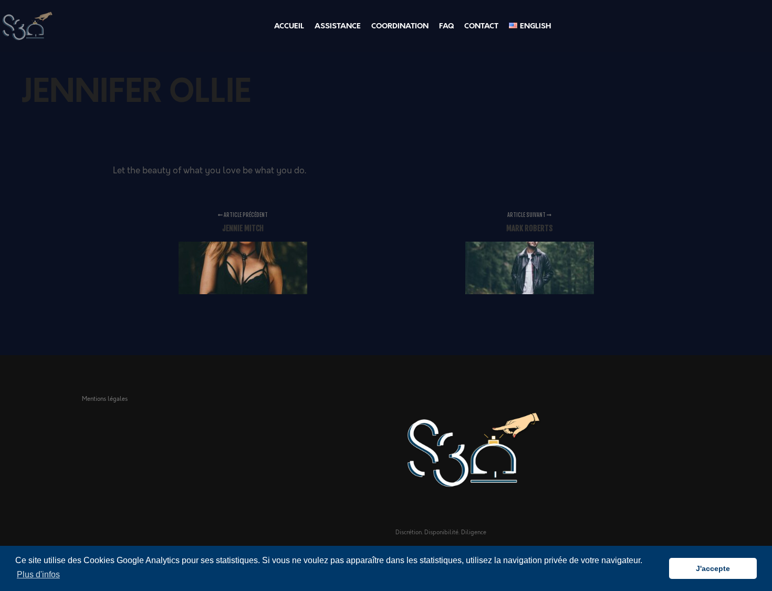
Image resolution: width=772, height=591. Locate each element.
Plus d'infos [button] (38, 574)
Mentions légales (105, 399)
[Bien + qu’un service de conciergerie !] (26, 26)
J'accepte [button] (713, 568)
